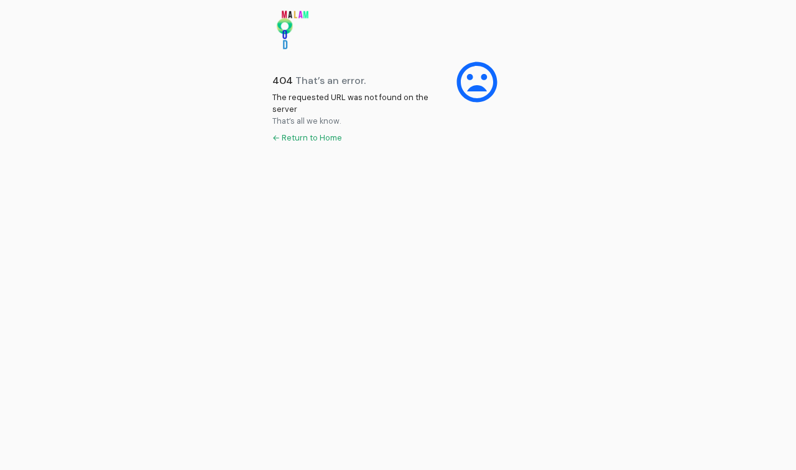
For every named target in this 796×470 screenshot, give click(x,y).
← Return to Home (307, 137)
